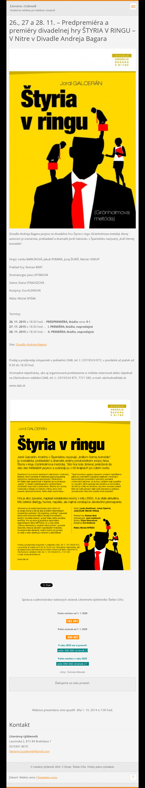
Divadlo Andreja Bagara (31, 344)
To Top (133, 777)
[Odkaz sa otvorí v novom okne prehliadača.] (72, 138)
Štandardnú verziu (47, 777)
